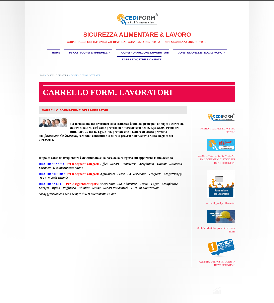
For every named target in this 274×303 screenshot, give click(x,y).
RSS (40, 288)
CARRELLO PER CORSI (57, 75)
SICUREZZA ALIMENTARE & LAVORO (137, 34)
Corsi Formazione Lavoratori (145, 52)
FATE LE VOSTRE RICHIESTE (141, 59)
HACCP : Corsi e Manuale (88, 52)
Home (56, 52)
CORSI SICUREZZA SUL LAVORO (200, 52)
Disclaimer (96, 288)
